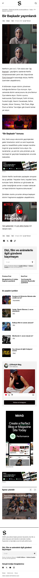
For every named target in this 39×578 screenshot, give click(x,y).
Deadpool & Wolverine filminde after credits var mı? (24, 297)
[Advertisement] (19, 166)
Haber (31, 9)
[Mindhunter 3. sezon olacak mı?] (6, 339)
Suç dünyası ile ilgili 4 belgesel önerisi (22, 350)
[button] (3, 3)
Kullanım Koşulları (31, 557)
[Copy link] (15, 241)
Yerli (12, 21)
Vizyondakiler (16, 300)
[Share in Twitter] (7, 241)
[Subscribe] (33, 262)
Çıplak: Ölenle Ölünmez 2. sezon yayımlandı (22, 310)
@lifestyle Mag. (15, 365)
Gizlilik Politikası (23, 265)
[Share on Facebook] (4, 241)
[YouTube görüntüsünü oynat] (19, 212)
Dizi (4, 21)
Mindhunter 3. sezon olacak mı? (22, 336)
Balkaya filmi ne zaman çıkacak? (23, 323)
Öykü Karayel (7, 78)
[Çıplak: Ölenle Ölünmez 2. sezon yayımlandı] (6, 313)
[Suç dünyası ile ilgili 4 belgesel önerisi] (6, 352)
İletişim (4, 573)
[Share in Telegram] (11, 241)
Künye (16, 573)
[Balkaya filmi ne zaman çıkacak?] (6, 326)
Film (14, 325)
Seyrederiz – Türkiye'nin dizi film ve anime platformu (15, 9)
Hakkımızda (10, 573)
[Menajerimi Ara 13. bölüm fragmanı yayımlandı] (11, 279)
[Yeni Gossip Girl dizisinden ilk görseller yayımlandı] (28, 279)
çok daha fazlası (22, 226)
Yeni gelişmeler (8, 226)
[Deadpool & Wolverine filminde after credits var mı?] (6, 300)
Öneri (14, 353)
